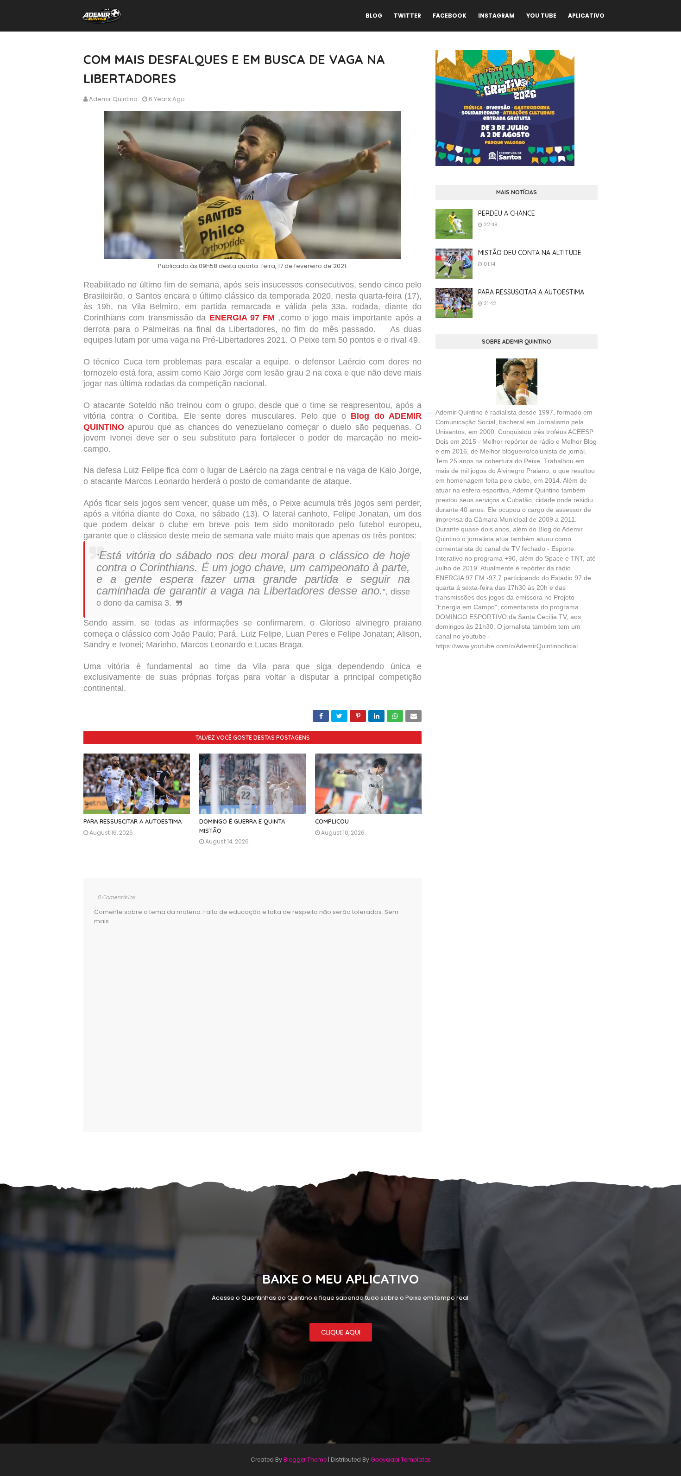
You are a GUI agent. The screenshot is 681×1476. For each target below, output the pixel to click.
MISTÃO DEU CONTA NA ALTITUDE (529, 253)
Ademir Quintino (113, 99)
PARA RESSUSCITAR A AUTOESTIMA (132, 821)
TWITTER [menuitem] (407, 15)
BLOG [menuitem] (374, 15)
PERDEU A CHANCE (506, 213)
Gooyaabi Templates (401, 1459)
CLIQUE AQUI (340, 1332)
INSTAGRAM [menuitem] (496, 15)
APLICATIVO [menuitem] (586, 15)
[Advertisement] (504, 725)
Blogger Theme (305, 1459)
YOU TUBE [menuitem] (541, 15)
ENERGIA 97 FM (242, 317)
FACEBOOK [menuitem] (450, 15)
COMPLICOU (332, 821)
